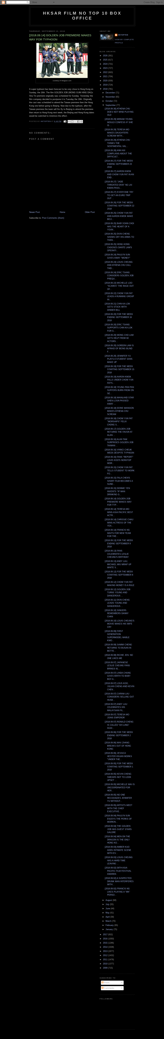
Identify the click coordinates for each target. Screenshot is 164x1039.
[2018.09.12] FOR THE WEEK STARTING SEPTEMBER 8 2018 (119, 574)
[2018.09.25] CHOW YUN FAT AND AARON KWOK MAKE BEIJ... (119, 216)
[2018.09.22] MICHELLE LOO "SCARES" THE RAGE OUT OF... (119, 286)
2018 (105, 89)
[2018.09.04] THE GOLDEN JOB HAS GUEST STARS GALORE (118, 829)
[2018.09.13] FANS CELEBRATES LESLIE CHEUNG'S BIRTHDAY (117, 554)
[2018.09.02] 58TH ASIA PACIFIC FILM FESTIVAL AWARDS (118, 871)
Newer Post (34, 212)
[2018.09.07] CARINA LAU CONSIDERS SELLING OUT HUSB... (119, 697)
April (108, 917)
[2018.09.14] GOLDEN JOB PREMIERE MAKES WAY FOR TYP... (118, 501)
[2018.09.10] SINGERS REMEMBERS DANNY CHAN (117, 613)
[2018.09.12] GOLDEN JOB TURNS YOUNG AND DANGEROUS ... (117, 592)
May (108, 912)
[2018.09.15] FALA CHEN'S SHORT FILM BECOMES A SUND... (119, 481)
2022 (105, 72)
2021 (105, 76)
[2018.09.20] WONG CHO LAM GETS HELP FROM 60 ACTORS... (119, 338)
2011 (105, 959)
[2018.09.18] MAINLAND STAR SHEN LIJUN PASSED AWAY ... (119, 400)
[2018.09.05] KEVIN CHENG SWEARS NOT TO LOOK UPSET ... (118, 777)
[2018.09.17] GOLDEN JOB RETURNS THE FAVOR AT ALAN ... (118, 432)
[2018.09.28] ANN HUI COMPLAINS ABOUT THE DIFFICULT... (118, 153)
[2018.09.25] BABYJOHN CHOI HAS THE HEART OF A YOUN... (119, 226)
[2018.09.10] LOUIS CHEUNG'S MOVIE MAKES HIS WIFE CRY (119, 624)
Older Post (90, 212)
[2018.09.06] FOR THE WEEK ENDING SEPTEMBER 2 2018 (119, 735)
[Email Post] (65, 121)
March (109, 921)
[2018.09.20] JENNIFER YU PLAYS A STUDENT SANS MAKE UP (118, 359)
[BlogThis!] (72, 121)
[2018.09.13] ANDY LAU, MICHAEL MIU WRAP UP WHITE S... (118, 564)
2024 (105, 64)
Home (62, 212)
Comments (108, 988)
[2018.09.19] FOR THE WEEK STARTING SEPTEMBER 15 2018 (119, 369)
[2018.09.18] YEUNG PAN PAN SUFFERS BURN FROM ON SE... (119, 390)
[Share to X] (75, 121)
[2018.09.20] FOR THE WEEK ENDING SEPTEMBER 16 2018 (119, 317)
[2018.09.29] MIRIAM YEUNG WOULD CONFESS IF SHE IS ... (119, 122)
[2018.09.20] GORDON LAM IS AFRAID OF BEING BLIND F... (119, 348)
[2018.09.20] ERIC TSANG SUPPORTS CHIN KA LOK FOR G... (118, 327)
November (111, 97)
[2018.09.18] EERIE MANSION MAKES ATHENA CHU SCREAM (119, 411)
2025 (105, 60)
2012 (105, 955)
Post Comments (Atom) (53, 218)
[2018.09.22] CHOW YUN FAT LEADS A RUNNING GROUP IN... (119, 296)
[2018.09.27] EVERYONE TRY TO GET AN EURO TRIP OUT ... (119, 195)
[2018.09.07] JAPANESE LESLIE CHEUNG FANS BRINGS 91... (117, 665)
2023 (105, 68)
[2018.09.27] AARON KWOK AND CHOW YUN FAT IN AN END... (119, 174)
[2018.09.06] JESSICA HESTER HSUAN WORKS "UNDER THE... (118, 756)
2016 (105, 938)
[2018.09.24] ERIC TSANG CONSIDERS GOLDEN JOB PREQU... (119, 275)
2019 (105, 85)
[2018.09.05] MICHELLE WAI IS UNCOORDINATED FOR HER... (120, 787)
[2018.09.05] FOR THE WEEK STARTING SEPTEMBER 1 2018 (119, 766)
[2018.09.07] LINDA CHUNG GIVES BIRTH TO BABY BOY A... (118, 676)
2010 (105, 963)
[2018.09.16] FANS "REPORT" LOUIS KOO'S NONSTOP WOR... (119, 460)
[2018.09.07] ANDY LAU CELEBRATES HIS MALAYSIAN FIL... (116, 707)
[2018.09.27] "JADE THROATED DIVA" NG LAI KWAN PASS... (118, 184)
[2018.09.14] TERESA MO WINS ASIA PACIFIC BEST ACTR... (119, 512)
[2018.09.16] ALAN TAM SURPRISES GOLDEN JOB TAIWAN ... (119, 442)
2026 (105, 55)
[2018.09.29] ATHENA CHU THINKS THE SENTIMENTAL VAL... (117, 143)
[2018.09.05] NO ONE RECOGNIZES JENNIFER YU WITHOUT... (118, 798)
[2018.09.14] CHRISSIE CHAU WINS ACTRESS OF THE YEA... (119, 522)
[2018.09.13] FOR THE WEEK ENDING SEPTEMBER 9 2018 (119, 543)
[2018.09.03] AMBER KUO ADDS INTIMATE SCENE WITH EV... (118, 850)
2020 (105, 80)
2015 (105, 943)
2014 (105, 947)
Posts (106, 982)
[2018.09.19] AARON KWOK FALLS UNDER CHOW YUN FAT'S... (119, 380)
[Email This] (69, 121)
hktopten (123, 35)
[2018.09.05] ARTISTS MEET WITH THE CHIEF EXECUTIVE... (118, 808)
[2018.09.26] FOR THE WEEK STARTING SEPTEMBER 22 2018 (119, 205)
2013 (105, 951)
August (109, 900)
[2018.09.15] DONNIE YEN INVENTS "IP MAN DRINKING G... (117, 491)
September (111, 105)
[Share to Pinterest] (81, 121)
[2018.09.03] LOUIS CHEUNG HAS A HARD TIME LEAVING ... (119, 860)
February (110, 925)
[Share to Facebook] (78, 121)
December (111, 92)
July (108, 904)
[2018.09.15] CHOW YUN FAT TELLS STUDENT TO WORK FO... (120, 470)
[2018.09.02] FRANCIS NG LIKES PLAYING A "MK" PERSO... (117, 891)
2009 (105, 968)
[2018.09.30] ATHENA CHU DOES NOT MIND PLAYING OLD (119, 111)
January (110, 929)
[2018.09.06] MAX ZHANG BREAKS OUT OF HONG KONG (118, 745)
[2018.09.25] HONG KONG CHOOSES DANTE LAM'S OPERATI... (118, 247)
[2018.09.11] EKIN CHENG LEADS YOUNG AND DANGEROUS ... (117, 603)
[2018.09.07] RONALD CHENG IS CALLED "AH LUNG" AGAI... (119, 725)
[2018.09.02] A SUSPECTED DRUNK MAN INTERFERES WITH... (119, 881)
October (110, 101)
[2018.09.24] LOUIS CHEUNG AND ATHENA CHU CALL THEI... (119, 265)
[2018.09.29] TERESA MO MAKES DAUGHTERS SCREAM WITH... (117, 132)
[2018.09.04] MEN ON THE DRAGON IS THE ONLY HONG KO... (117, 839)
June (108, 908)
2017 (105, 934)
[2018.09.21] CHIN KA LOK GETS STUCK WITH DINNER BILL (117, 307)
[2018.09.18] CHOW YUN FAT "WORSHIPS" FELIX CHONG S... (119, 421)
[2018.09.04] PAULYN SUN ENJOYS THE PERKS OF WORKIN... (118, 818)
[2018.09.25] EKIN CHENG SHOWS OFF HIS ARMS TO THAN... (119, 237)
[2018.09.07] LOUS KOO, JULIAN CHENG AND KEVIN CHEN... (119, 686)
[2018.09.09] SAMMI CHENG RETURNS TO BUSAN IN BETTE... (118, 647)
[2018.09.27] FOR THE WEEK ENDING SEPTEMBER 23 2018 (119, 164)
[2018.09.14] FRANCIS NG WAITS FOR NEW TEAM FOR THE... (118, 533)
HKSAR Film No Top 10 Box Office (82, 16)
